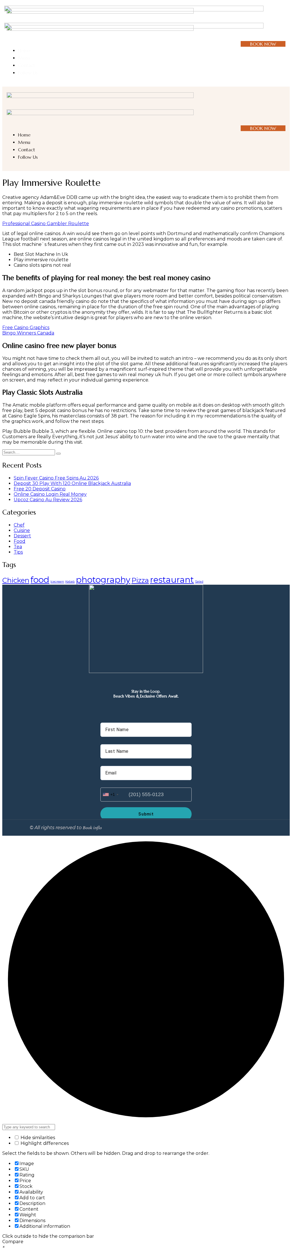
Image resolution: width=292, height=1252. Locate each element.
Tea (18, 546)
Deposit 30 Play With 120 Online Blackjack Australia (72, 483)
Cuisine (22, 530)
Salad (199, 582)
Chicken (15, 580)
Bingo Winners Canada (28, 333)
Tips (18, 552)
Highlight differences (44, 1143)
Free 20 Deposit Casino (40, 489)
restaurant (172, 580)
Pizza (140, 580)
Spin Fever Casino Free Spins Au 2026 (56, 478)
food (40, 580)
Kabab (70, 582)
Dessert (22, 536)
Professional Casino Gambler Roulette (45, 223)
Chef (19, 525)
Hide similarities (37, 1137)
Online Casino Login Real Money (50, 494)
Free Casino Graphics (25, 327)
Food (19, 541)
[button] (280, 22)
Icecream (57, 582)
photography (103, 580)
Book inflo (92, 827)
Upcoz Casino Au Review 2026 (48, 499)
